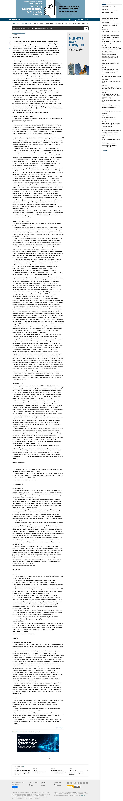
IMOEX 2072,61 (28, 23)
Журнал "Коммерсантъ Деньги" (18, 33)
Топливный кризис (49, 23)
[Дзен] (75, 783)
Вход (82, 19)
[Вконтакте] (71, 783)
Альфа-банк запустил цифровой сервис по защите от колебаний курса (59, 772)
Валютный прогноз (59, 23)
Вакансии (43, 784)
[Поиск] (85, 20)
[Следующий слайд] (87, 770)
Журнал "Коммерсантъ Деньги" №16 (21, 732)
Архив (30, 784)
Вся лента (104, 150)
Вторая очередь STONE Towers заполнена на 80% (39, 772)
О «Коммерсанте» (33, 782)
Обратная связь (57, 782)
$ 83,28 (13, 23)
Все (23, 766)
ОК (86, 28)
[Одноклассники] (78, 783)
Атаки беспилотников (38, 23)
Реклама (43, 782)
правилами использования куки (43, 28)
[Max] (84, 783)
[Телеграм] (68, 783)
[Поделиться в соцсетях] (10, 48)
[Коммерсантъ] (16, 20)
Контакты (31, 785)
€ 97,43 (17, 23)
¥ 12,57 (22, 23)
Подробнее (83, 795)
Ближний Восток (72, 23)
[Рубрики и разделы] (87, 20)
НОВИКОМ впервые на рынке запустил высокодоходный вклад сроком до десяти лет (23, 773)
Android (43, 785)
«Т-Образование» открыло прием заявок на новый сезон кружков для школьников (76, 773)
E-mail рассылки (57, 785)
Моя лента (110, 3)
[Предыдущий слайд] (13, 770)
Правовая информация (59, 784)
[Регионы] (76, 20)
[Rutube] (81, 783)
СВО (66, 23)
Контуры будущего (81, 23)
